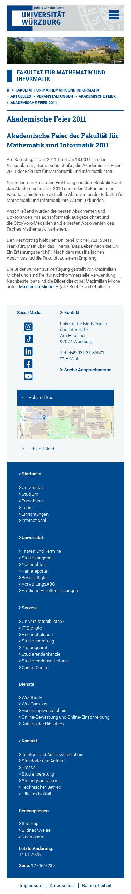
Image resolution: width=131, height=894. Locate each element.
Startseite (31, 474)
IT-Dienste (32, 628)
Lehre (27, 507)
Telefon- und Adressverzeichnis (52, 754)
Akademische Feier (97, 96)
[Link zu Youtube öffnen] (25, 376)
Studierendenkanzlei (41, 654)
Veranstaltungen (55, 96)
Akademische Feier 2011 (33, 103)
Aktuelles (20, 96)
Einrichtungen (35, 514)
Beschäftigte (34, 577)
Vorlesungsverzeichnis (44, 710)
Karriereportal (35, 571)
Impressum (31, 885)
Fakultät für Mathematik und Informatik (57, 90)
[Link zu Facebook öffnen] (25, 364)
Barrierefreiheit (96, 885)
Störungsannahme (40, 780)
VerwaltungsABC (38, 584)
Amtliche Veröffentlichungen (50, 590)
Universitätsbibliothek (43, 621)
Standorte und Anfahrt (43, 760)
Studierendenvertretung (45, 660)
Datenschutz (62, 885)
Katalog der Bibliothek (43, 723)
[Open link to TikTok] (25, 339)
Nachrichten (34, 564)
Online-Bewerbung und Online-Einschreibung (65, 717)
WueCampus (35, 703)
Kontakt (71, 312)
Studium (30, 494)
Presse (29, 767)
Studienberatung (38, 641)
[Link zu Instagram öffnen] (25, 327)
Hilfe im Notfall (36, 794)
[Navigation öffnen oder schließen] (114, 14)
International (34, 520)
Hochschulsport (37, 634)
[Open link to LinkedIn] (25, 352)
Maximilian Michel (36, 286)
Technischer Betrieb (41, 787)
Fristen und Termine (41, 551)
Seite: (24, 865)
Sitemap (30, 823)
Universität (32, 487)
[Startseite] (8, 90)
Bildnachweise (36, 830)
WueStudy (32, 697)
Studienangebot (37, 557)
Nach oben (32, 837)
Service (29, 607)
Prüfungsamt (35, 647)
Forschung (32, 500)
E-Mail (72, 358)
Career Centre (35, 667)
